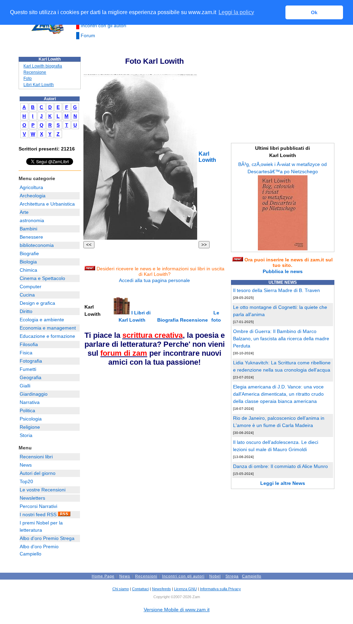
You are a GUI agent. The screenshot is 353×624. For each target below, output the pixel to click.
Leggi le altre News (282, 483)
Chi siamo (120, 589)
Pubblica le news (283, 271)
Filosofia (29, 344)
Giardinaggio (34, 394)
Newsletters (32, 498)
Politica (27, 410)
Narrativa (30, 402)
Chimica (28, 270)
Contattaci (140, 589)
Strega (232, 576)
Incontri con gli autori (103, 25)
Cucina (27, 295)
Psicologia (31, 419)
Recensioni (146, 576)
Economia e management (48, 328)
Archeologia (33, 195)
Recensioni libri (36, 456)
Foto (27, 78)
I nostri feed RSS (39, 514)
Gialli (25, 385)
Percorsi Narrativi (38, 506)
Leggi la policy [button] (236, 12)
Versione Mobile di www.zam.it (177, 609)
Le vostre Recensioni (42, 489)
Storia (26, 435)
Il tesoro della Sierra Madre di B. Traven (276, 290)
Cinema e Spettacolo (42, 278)
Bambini (28, 228)
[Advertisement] (135, 415)
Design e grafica (37, 303)
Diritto (26, 311)
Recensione (34, 72)
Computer (30, 286)
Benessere (31, 237)
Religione (30, 427)
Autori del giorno (38, 473)
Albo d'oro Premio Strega (47, 538)
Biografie (29, 253)
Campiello (251, 576)
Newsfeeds (161, 589)
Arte (24, 212)
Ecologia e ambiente (42, 319)
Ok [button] (314, 12)
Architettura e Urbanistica (47, 204)
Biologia (28, 261)
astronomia (32, 220)
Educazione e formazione (47, 336)
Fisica (26, 352)
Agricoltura (31, 187)
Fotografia (31, 361)
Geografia (30, 377)
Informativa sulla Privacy (220, 589)
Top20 (26, 481)
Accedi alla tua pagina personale (154, 280)
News (26, 465)
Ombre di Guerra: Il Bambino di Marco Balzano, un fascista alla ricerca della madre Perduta (281, 339)
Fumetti (28, 369)
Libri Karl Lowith (38, 84)
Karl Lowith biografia (42, 66)
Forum (88, 35)
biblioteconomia (37, 245)
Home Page (103, 576)
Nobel (215, 576)
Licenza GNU (185, 589)
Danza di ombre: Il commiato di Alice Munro (280, 466)
